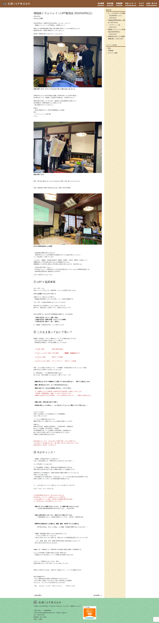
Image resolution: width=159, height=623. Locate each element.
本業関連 (110, 50)
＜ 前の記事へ (38, 595)
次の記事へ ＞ (98, 595)
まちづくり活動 (38, 18)
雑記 (109, 48)
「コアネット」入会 (114, 25)
